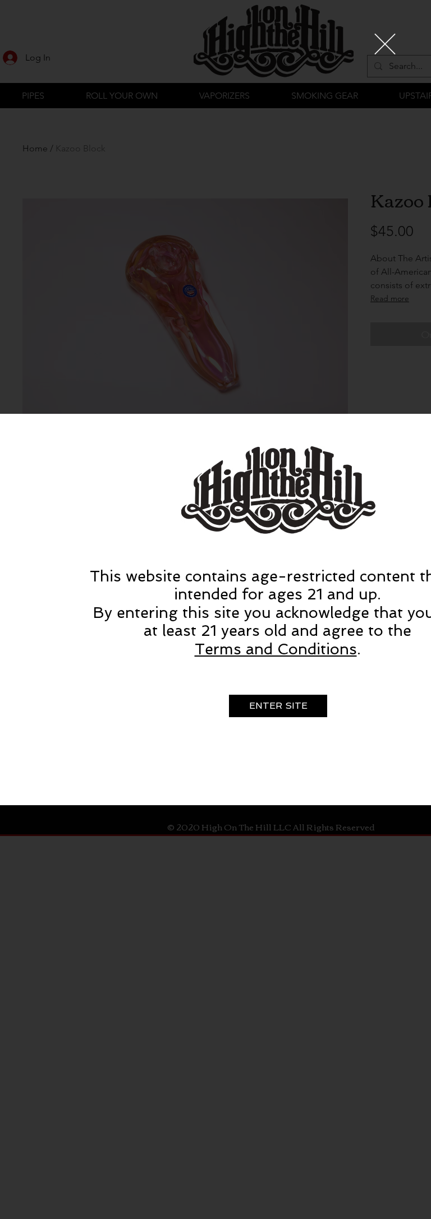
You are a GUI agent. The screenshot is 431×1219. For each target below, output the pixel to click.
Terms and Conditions (276, 649)
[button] (385, 44)
